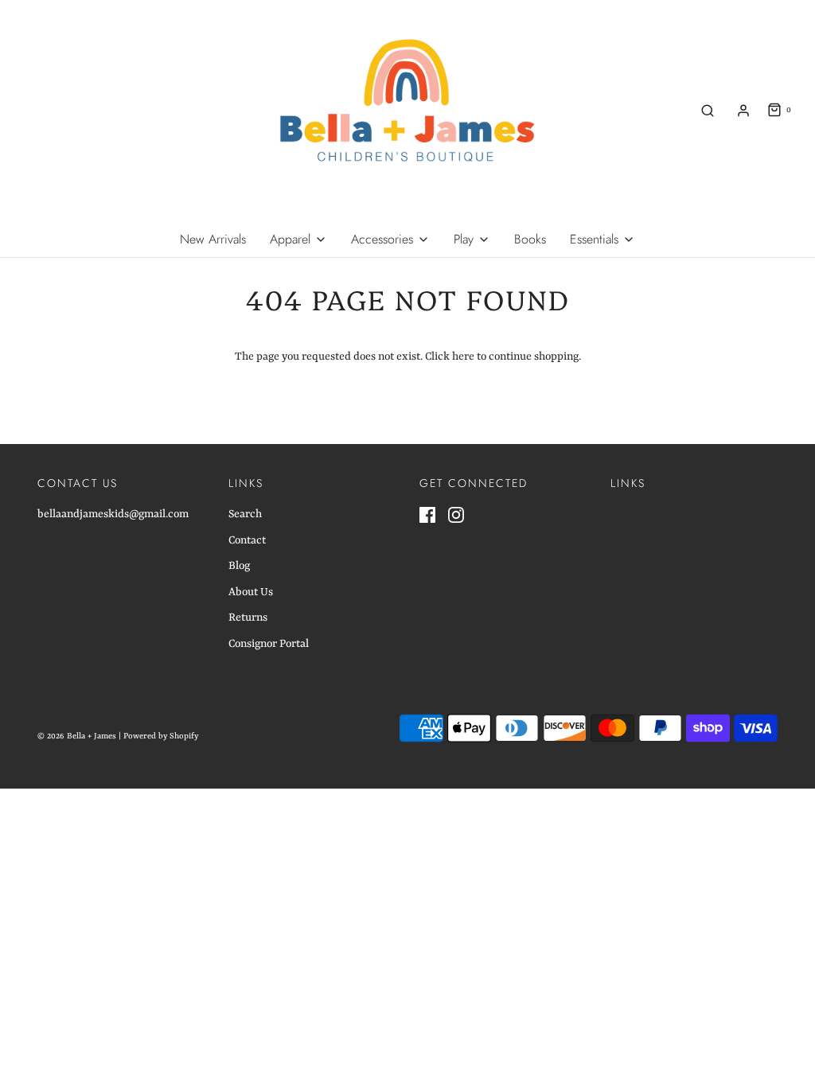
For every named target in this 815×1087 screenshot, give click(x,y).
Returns (247, 617)
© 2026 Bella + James (76, 736)
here (463, 356)
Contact (247, 540)
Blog (239, 565)
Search (245, 514)
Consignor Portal (268, 643)
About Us (250, 592)
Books (530, 239)
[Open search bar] (707, 110)
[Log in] (743, 110)
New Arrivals (213, 239)
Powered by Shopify (160, 736)
